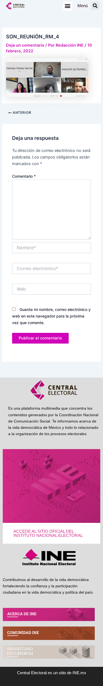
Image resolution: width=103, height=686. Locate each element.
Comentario (24, 176)
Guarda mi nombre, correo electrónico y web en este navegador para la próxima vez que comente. (51, 316)
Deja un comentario (25, 45)
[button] (67, 5)
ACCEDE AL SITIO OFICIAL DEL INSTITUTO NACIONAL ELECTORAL (48, 533)
